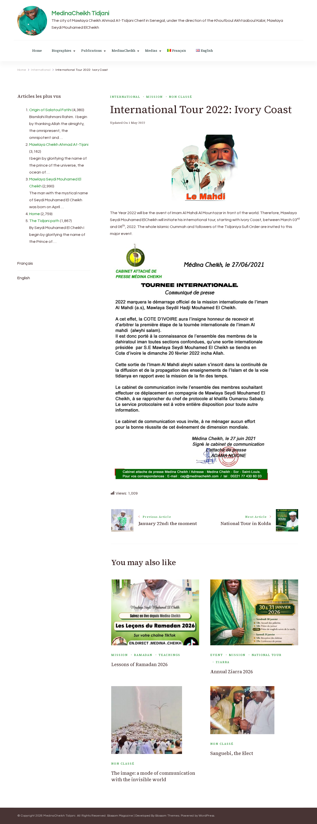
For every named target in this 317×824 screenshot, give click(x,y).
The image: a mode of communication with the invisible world (153, 776)
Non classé (180, 97)
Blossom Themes (167, 815)
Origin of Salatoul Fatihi (50, 110)
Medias (151, 50)
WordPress (206, 815)
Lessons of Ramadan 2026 (139, 664)
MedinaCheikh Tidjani (80, 13)
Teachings (169, 655)
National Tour (267, 655)
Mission (154, 97)
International (125, 97)
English (23, 278)
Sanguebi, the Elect (231, 753)
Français (25, 263)
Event (216, 655)
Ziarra (223, 662)
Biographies (61, 50)
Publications (91, 50)
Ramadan (143, 655)
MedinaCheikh (123, 50)
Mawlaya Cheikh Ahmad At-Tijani (58, 145)
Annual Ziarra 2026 (231, 672)
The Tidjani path (44, 221)
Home (37, 50)
